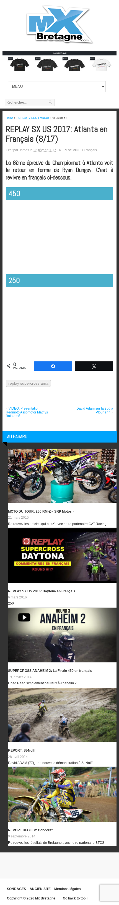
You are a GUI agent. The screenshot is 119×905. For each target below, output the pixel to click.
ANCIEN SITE (40, 889)
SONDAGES (16, 889)
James (24, 150)
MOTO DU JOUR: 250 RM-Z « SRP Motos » (41, 511)
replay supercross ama (28, 383)
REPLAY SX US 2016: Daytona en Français (41, 591)
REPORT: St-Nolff (21, 750)
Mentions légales (67, 889)
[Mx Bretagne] (59, 44)
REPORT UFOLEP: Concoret (30, 830)
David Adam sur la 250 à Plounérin (94, 410)
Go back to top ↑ (75, 898)
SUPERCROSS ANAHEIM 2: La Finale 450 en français (50, 671)
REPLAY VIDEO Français (78, 150)
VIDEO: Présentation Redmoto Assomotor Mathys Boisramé (27, 412)
